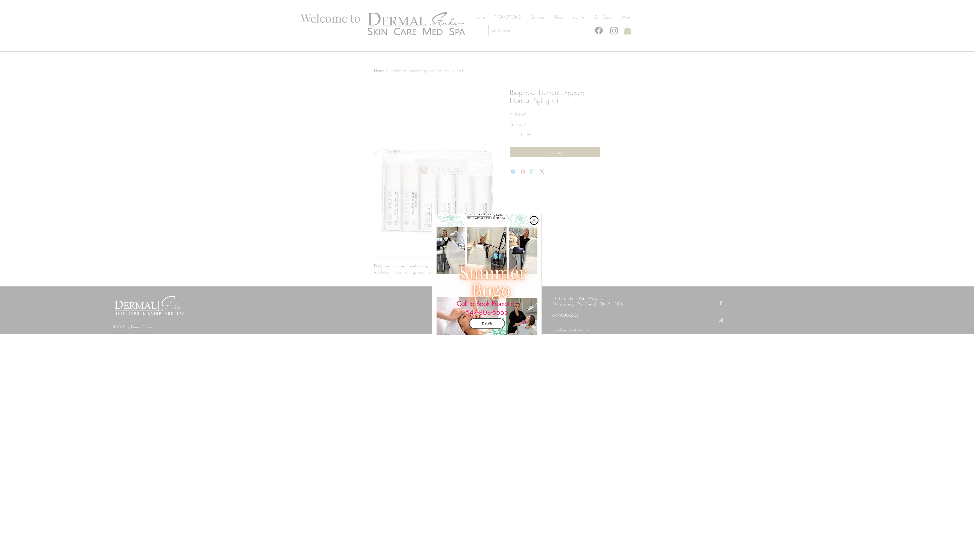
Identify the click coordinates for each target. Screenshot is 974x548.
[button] (534, 220)
